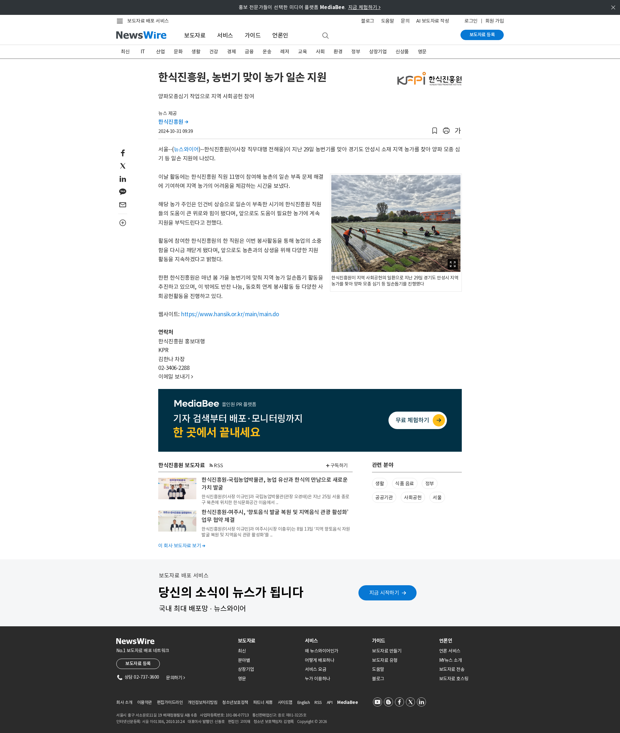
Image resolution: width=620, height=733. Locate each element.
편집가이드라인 (170, 702)
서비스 (225, 35)
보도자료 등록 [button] (138, 663)
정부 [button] (429, 483)
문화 (178, 52)
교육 (302, 52)
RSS (218, 465)
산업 (160, 52)
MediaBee (347, 702)
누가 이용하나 (317, 679)
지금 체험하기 (364, 7)
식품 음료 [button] (404, 483)
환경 (338, 52)
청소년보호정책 (235, 702)
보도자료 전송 (452, 669)
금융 (249, 52)
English (303, 702)
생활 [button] (379, 483)
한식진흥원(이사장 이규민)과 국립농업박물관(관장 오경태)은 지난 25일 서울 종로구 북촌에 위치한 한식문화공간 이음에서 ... (275, 499)
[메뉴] (121, 21)
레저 (284, 52)
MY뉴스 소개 (450, 660)
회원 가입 (494, 21)
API (330, 702)
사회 (320, 52)
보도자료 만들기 (386, 651)
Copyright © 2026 (312, 721)
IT (143, 52)
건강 (213, 52)
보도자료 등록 (482, 35)
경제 (231, 52)
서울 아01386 (153, 721)
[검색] (325, 36)
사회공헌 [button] (412, 497)
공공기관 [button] (384, 497)
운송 (267, 52)
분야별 (244, 660)
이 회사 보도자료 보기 (181, 546)
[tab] (269, 641)
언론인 (280, 35)
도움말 (387, 21)
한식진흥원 (173, 121)
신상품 (402, 52)
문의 (405, 21)
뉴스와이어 (186, 149)
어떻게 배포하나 (319, 660)
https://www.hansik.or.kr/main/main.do (230, 314)
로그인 (471, 21)
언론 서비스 (449, 651)
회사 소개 (124, 702)
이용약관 (144, 702)
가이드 (253, 35)
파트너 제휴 (263, 702)
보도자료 (194, 35)
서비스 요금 (315, 669)
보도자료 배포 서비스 (148, 21)
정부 (355, 52)
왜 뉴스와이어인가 (321, 651)
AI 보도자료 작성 (432, 21)
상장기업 (378, 52)
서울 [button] (437, 497)
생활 (195, 52)
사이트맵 (285, 702)
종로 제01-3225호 (292, 715)
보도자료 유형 (385, 660)
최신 (125, 52)
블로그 (367, 21)
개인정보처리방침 (202, 702)
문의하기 (175, 678)
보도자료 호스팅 (454, 679)
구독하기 (339, 465)
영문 (422, 52)
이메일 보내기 (175, 376)
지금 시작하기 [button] (384, 592)
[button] (435, 131)
